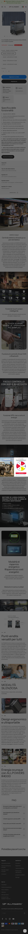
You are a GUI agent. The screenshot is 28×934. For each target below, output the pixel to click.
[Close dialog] (0, 457)
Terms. (19, 475)
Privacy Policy (18, 475)
